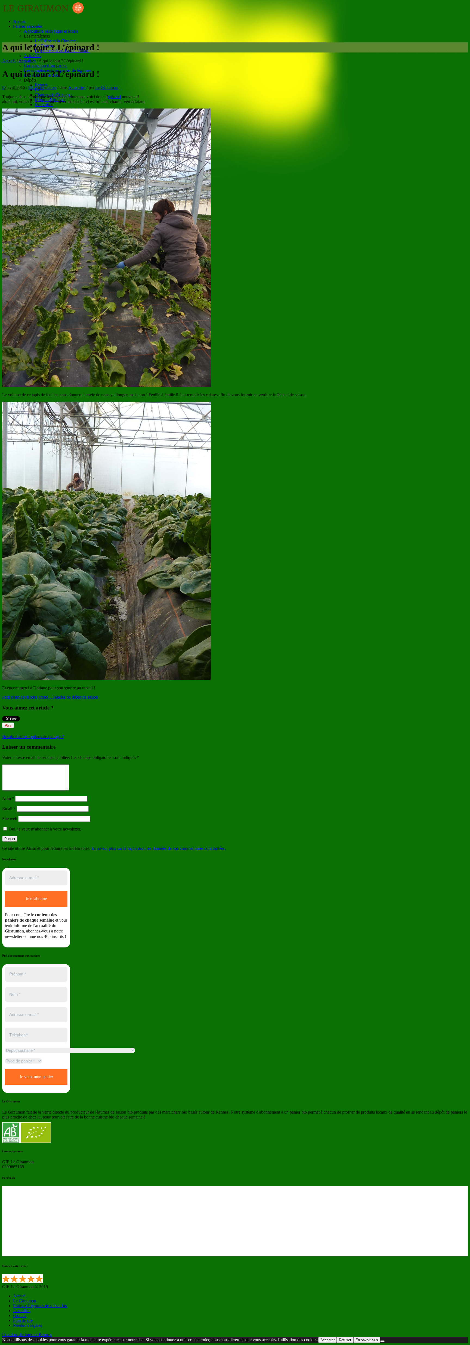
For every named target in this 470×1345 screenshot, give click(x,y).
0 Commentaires (42, 87)
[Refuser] (382, 1341)
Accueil (9, 60)
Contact (19, 1315)
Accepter (327, 1340)
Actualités (27, 60)
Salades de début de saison (75, 697)
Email (9, 808)
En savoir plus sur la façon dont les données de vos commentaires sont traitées (158, 848)
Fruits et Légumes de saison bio (40, 1305)
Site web (9, 818)
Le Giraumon (106, 87)
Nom (8, 798)
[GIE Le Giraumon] (43, 12)
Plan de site (23, 1320)
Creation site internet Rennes (26, 1334)
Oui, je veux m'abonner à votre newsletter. (44, 829)
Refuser (345, 1340)
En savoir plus (366, 1340)
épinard (114, 96)
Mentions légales (27, 1325)
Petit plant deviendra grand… (27, 697)
